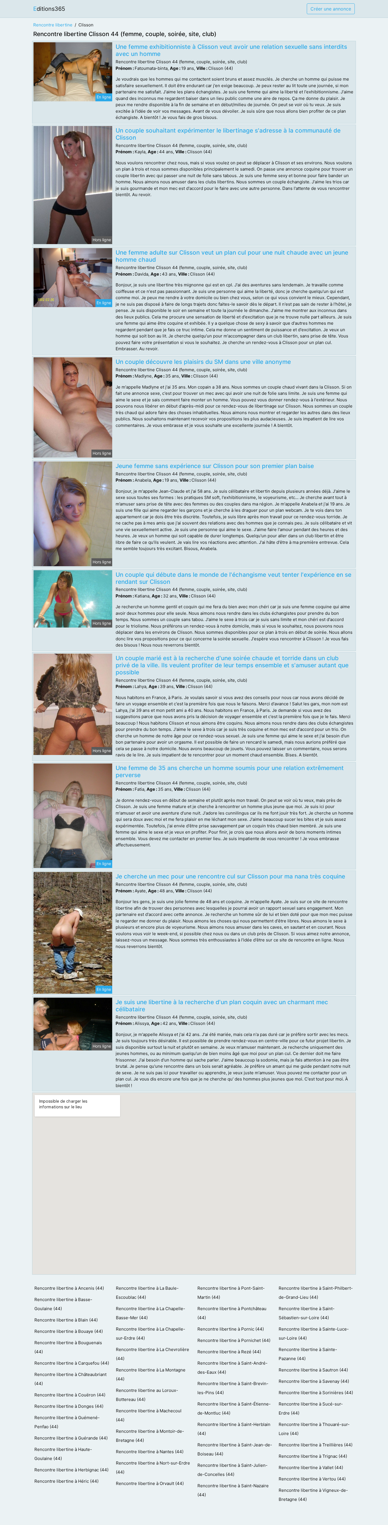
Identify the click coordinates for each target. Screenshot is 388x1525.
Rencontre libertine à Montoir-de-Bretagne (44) (150, 1435)
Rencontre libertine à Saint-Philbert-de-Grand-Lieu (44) (316, 1292)
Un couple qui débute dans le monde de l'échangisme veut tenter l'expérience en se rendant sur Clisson (233, 578)
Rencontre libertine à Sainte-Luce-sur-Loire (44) (314, 1333)
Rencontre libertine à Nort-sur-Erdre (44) (153, 1467)
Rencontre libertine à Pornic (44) (230, 1329)
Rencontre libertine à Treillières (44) (315, 1445)
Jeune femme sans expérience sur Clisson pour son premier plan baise (215, 465)
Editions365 (49, 8)
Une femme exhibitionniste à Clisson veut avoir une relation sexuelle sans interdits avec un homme (231, 50)
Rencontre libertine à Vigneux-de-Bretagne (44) (313, 1495)
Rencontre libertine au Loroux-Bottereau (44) (147, 1395)
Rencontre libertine (52, 25)
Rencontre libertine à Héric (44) (66, 1481)
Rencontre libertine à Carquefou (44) (71, 1363)
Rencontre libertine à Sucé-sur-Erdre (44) (311, 1408)
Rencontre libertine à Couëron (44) (69, 1395)
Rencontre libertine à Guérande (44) (71, 1438)
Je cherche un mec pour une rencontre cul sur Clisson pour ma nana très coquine (230, 876)
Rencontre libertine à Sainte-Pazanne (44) (308, 1354)
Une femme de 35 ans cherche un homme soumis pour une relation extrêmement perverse (230, 771)
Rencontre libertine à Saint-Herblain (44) (233, 1429)
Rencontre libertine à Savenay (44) (314, 1381)
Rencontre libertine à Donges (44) (68, 1406)
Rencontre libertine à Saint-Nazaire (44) (233, 1490)
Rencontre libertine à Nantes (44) (149, 1451)
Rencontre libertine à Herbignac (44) (71, 1469)
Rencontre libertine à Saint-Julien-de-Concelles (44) (232, 1470)
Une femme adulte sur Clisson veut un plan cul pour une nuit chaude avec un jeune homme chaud (232, 256)
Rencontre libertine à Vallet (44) (311, 1467)
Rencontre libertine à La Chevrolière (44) (152, 1354)
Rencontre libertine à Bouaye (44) (68, 1331)
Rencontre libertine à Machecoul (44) (149, 1415)
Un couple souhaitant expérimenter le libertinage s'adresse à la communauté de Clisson (228, 134)
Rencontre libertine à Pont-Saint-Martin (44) (231, 1292)
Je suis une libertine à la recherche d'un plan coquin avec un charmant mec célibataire (222, 1006)
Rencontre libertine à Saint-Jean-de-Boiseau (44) (234, 1449)
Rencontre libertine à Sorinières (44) (316, 1392)
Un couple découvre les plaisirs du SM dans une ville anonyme (203, 361)
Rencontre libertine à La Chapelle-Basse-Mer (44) (150, 1313)
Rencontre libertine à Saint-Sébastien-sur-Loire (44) (307, 1313)
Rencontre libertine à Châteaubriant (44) (70, 1379)
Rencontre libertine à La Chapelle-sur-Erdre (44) (150, 1333)
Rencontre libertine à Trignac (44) (313, 1456)
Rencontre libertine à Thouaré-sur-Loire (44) (314, 1429)
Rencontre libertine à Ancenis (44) (69, 1288)
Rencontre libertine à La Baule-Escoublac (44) (147, 1292)
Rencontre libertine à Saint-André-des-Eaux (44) (232, 1367)
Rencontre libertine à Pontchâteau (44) (231, 1313)
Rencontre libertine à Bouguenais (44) (68, 1347)
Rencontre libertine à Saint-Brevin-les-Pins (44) (232, 1388)
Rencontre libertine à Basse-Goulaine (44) (63, 1304)
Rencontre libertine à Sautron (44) (313, 1370)
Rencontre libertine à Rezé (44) (229, 1351)
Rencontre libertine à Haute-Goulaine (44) (63, 1454)
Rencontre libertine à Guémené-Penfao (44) (67, 1422)
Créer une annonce (330, 9)
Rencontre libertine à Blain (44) (66, 1320)
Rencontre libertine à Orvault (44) (150, 1483)
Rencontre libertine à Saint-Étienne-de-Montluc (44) (234, 1408)
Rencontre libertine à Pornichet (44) (233, 1340)
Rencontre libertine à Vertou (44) (312, 1479)
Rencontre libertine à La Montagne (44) (150, 1374)
